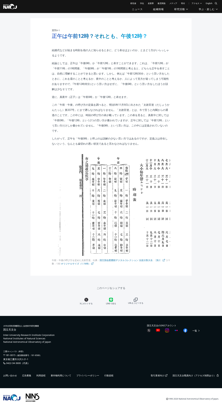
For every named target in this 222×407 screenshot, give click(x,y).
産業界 (151, 3)
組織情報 (158, 9)
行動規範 (108, 375)
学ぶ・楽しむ (207, 9)
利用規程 (41, 375)
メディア (173, 3)
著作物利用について (61, 375)
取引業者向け (158, 375)
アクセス (196, 3)
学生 (142, 3)
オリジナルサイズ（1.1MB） (76, 263)
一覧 (195, 330)
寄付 (183, 3)
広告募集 (26, 375)
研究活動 (180, 9)
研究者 (133, 3)
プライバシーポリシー (87, 375)
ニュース (137, 9)
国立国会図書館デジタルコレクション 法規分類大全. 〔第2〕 (131, 260)
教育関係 (161, 3)
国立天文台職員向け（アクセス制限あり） (194, 375)
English (209, 3)
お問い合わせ (10, 375)
